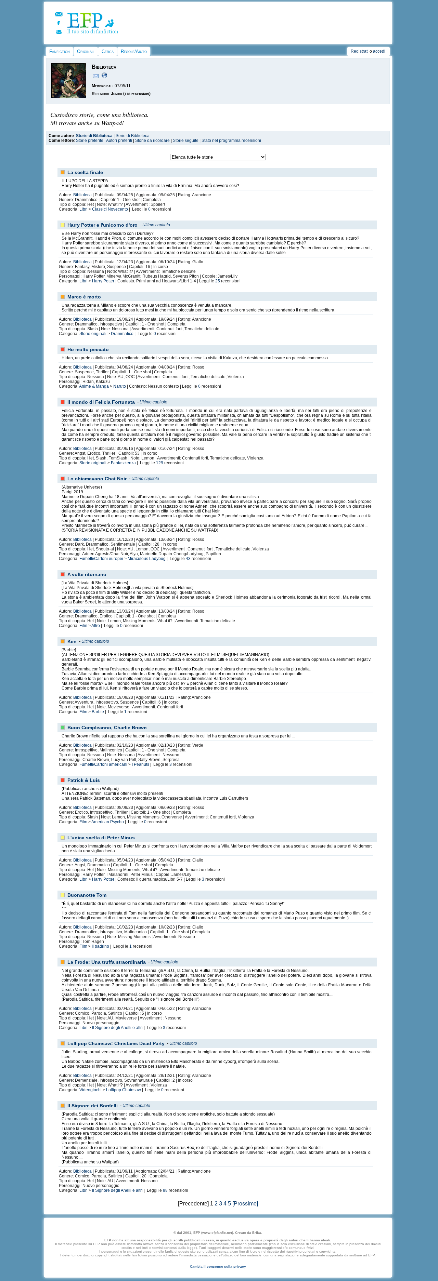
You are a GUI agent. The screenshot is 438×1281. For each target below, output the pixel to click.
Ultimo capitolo (156, 225)
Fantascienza (123, 463)
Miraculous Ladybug (147, 558)
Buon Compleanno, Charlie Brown (107, 727)
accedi (379, 51)
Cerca (108, 51)
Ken (72, 641)
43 (188, 558)
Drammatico (122, 333)
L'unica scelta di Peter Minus (101, 837)
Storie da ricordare (152, 140)
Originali (85, 51)
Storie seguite (185, 140)
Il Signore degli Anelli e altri (117, 1027)
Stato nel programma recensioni (231, 140)
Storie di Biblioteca (94, 135)
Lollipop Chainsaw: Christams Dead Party (116, 1043)
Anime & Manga (94, 386)
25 (217, 281)
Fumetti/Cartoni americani (103, 764)
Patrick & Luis (83, 780)
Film (83, 625)
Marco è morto (84, 296)
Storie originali (92, 333)
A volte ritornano (86, 574)
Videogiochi (90, 1089)
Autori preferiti (119, 140)
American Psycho (107, 821)
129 (159, 463)
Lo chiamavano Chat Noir (97, 478)
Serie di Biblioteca (133, 135)
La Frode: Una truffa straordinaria (106, 962)
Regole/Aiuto (134, 51)
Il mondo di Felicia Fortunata (101, 402)
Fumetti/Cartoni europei (101, 558)
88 (165, 1190)
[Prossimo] (245, 1203)
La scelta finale (85, 172)
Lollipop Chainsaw (123, 1089)
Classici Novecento (110, 209)
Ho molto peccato (88, 349)
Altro (95, 625)
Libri (83, 209)
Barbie (98, 711)
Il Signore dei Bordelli (92, 1105)
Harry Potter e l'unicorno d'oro (102, 225)
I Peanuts (140, 764)
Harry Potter (103, 281)
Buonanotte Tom (86, 895)
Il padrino (100, 946)
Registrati (360, 51)
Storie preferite (89, 140)
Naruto (119, 386)
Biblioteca (82, 194)
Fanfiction (59, 51)
